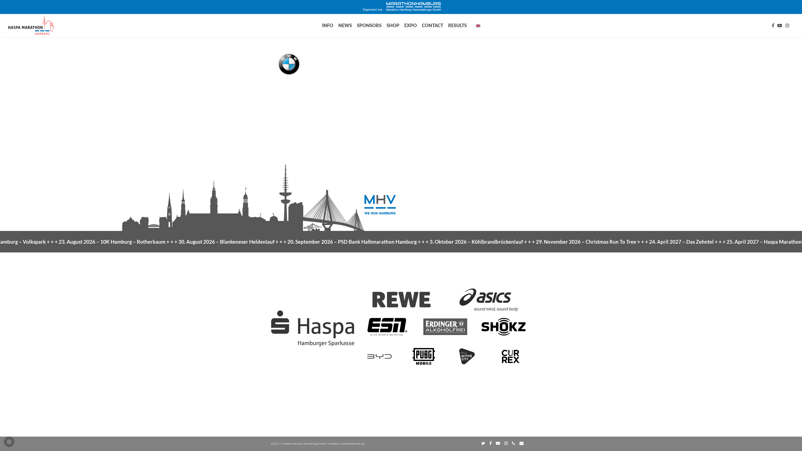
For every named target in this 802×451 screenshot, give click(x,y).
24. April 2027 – (657, 242)
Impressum (334, 443)
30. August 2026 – (202, 242)
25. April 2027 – (751, 242)
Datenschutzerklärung (352, 443)
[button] (9, 442)
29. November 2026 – (562, 242)
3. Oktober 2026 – (452, 242)
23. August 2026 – (88, 242)
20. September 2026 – (328, 242)
